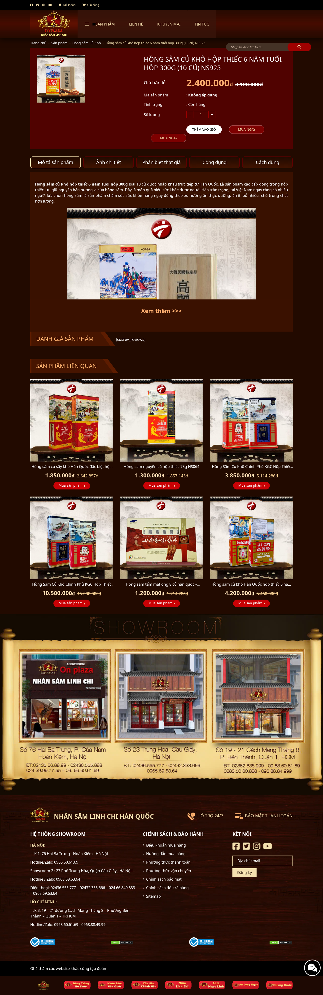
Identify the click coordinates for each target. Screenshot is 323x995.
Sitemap (153, 896)
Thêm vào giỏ (204, 129)
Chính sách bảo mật (164, 879)
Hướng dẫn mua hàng (166, 853)
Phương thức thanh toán (168, 862)
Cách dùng (267, 162)
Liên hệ (136, 24)
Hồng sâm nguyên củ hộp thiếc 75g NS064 (161, 466)
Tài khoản (68, 5)
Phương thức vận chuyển (168, 870)
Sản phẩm (59, 43)
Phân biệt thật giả (161, 162)
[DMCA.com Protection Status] (122, 942)
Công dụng (214, 162)
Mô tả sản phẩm (55, 162)
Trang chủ (38, 43)
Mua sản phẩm (71, 485)
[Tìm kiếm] (299, 47)
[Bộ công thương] (42, 941)
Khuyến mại (168, 24)
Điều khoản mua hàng (166, 845)
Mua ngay (246, 129)
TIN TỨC (202, 24)
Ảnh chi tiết (108, 162)
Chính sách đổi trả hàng (167, 887)
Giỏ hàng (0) (95, 5)
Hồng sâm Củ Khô (86, 43)
